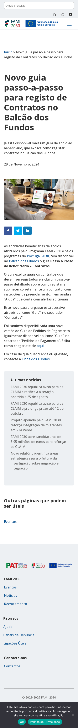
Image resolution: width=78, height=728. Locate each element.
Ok (22, 721)
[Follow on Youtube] (70, 14)
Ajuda (7, 626)
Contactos (12, 666)
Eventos (10, 521)
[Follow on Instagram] (62, 14)
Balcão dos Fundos (24, 261)
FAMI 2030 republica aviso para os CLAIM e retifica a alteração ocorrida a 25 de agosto (37, 392)
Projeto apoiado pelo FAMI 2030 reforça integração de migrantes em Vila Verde (36, 425)
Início (8, 52)
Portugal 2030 (38, 256)
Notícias (10, 595)
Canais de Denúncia (18, 635)
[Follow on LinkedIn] (54, 14)
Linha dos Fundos (36, 359)
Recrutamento (15, 604)
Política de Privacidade (45, 721)
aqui (40, 345)
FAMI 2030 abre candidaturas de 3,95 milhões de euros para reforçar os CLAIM (38, 441)
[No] (73, 715)
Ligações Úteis (14, 643)
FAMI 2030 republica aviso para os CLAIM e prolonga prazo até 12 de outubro (37, 408)
